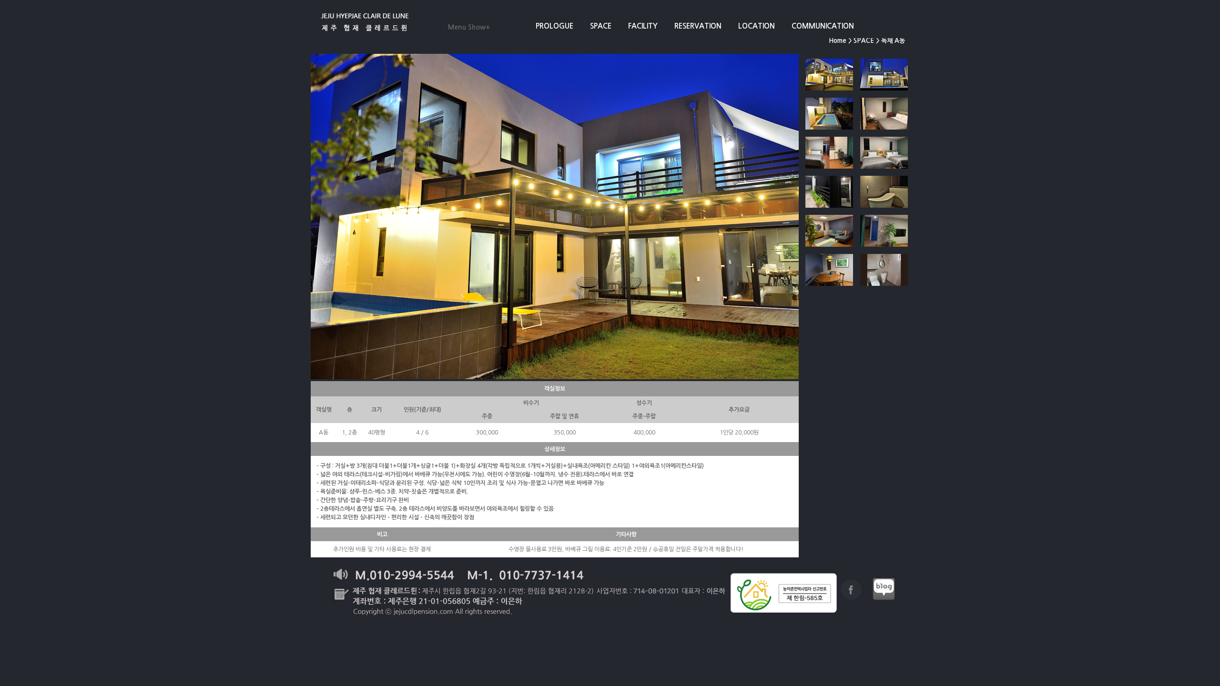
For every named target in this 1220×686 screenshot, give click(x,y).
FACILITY (643, 26)
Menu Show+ (469, 27)
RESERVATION (698, 26)
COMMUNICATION (823, 26)
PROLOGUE (554, 26)
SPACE (600, 26)
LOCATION (756, 26)
